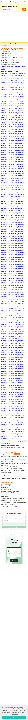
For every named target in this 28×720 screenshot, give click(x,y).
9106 (19, 417)
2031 (2, 78)
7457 (9, 303)
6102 (16, 266)
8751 (12, 383)
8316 (22, 364)
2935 (19, 145)
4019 (5, 194)
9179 (19, 422)
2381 (2, 122)
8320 (12, 366)
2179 (22, 103)
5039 (9, 224)
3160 (5, 159)
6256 (2, 287)
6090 (12, 264)
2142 (2, 96)
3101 (16, 152)
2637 (9, 129)
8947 (22, 401)
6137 (2, 273)
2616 (19, 124)
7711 (22, 313)
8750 (9, 383)
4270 (16, 213)
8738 (2, 383)
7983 (9, 350)
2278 (12, 113)
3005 (12, 148)
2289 (22, 115)
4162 (12, 208)
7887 (16, 338)
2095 (16, 89)
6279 (2, 292)
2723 (16, 138)
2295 (2, 117)
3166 (16, 159)
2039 (22, 78)
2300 (19, 117)
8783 (9, 387)
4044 (12, 199)
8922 (16, 394)
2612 (5, 124)
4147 (22, 206)
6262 (19, 287)
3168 (22, 159)
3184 (5, 164)
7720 (19, 315)
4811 (12, 220)
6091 (16, 264)
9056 (5, 413)
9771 (19, 436)
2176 (12, 103)
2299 (16, 117)
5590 (19, 243)
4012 (5, 192)
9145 (22, 420)
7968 (9, 348)
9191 (22, 422)
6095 (2, 266)
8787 (12, 387)
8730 (22, 378)
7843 (2, 331)
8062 (22, 355)
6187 (12, 278)
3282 (12, 173)
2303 (5, 120)
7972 (19, 348)
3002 (5, 148)
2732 (5, 141)
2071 (16, 82)
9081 (12, 415)
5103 (19, 224)
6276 (19, 290)
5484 (5, 234)
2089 (19, 87)
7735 (19, 320)
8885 (5, 392)
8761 (22, 383)
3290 (22, 173)
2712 (2, 136)
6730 (12, 296)
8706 (19, 376)
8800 (16, 387)
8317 (2, 366)
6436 (19, 294)
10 (17, 441)
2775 (2, 143)
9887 (12, 438)
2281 (19, 113)
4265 (9, 213)
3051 (12, 150)
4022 (16, 194)
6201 (19, 280)
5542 (2, 241)
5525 (16, 238)
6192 (2, 280)
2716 (16, 136)
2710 (19, 134)
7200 (19, 299)
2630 (9, 127)
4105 (9, 203)
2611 (2, 124)
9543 (16, 434)
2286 (12, 115)
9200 (5, 424)
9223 (2, 427)
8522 (16, 369)
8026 (2, 355)
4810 (9, 220)
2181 (5, 106)
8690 (9, 376)
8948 (2, 404)
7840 (16, 329)
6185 (5, 278)
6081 (2, 264)
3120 (9, 155)
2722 (12, 138)
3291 (2, 176)
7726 (16, 317)
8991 (2, 408)
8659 (12, 373)
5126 (19, 227)
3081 (19, 150)
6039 (19, 257)
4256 (9, 210)
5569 (16, 243)
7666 (12, 313)
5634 (2, 250)
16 (3, 443)
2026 (12, 75)
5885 (5, 255)
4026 (5, 196)
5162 (5, 229)
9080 (9, 415)
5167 (19, 229)
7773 (9, 322)
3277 (22, 171)
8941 (2, 401)
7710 (19, 313)
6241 (19, 283)
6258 (9, 287)
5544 (9, 241)
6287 (16, 292)
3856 (2, 189)
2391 (12, 122)
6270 (2, 290)
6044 (2, 259)
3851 (16, 187)
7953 (5, 343)
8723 (5, 378)
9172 (9, 422)
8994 (12, 408)
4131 (22, 203)
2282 (22, 113)
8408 (5, 369)
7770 (22, 320)
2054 (16, 80)
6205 (9, 283)
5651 (2, 252)
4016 (19, 192)
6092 (19, 264)
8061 (19, 355)
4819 (5, 222)
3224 (19, 166)
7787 (12, 324)
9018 (9, 410)
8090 (16, 359)
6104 (22, 266)
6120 (9, 269)
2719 (2, 138)
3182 (22, 162)
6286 (12, 292)
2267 (12, 110)
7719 (16, 315)
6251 (9, 285)
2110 (22, 92)
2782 (16, 143)
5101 (12, 224)
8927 (5, 397)
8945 (16, 401)
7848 (19, 331)
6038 (16, 257)
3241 (2, 169)
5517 (12, 236)
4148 (2, 208)
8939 (19, 399)
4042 (5, 199)
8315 (19, 364)
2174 (5, 103)
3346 (22, 178)
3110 (5, 155)
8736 (19, 380)
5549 (19, 241)
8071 (22, 357)
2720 (5, 138)
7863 (12, 334)
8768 (9, 385)
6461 (2, 296)
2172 (22, 101)
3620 (2, 187)
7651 (9, 310)
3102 (19, 152)
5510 (12, 234)
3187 (12, 164)
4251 (19, 208)
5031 (19, 222)
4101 (19, 201)
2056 (22, 80)
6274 (12, 290)
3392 (12, 185)
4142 (9, 206)
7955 (12, 343)
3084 (5, 152)
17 (5, 443)
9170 (2, 422)
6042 (22, 257)
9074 (22, 413)
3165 (12, 159)
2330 (9, 120)
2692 (16, 131)
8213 (19, 362)
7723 (5, 317)
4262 (2, 213)
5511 (16, 234)
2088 (16, 87)
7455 (2, 303)
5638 (16, 250)
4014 (12, 192)
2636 (5, 129)
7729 (2, 320)
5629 (9, 248)
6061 (2, 262)
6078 (22, 262)
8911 (5, 394)
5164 (12, 229)
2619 (5, 127)
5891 (12, 255)
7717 (9, 315)
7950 (19, 341)
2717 (19, 136)
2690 (9, 131)
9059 (16, 413)
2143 (5, 96)
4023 (19, 194)
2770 (12, 141)
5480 (16, 231)
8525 (22, 369)
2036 (16, 78)
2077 (12, 85)
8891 (2, 394)
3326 (2, 178)
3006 (16, 148)
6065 (12, 262)
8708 (2, 378)
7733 (12, 320)
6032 (2, 257)
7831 (9, 329)
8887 (12, 392)
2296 (5, 117)
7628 (22, 308)
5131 (22, 227)
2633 (19, 127)
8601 (12, 371)
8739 (5, 383)
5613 (9, 245)
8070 (19, 357)
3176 (9, 162)
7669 (16, 313)
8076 (9, 359)
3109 (2, 155)
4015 (16, 192)
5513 (22, 234)
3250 (12, 169)
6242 (22, 283)
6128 (9, 271)
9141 (19, 420)
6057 (22, 259)
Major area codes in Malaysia (9, 71)
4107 (16, 203)
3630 (5, 187)
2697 (9, 134)
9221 (19, 424)
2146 (16, 96)
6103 (19, 266)
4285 (5, 215)
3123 (16, 155)
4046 (19, 199)
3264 (5, 171)
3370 (19, 180)
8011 (5, 352)
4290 (12, 215)
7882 (22, 336)
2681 (19, 129)
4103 (2, 203)
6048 (12, 259)
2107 (12, 92)
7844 (5, 331)
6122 (12, 269)
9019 (12, 410)
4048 (2, 201)
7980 (22, 348)
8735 (16, 380)
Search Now (14, 527)
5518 (16, 236)
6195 (9, 280)
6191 (22, 278)
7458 (12, 303)
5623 (2, 248)
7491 (22, 303)
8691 (12, 376)
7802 (5, 327)
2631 (12, 127)
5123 (9, 227)
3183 (2, 164)
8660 (16, 373)
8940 (22, 399)
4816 (2, 222)
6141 (16, 273)
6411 (22, 292)
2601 (19, 122)
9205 (9, 424)
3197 (22, 164)
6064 (9, 262)
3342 (9, 178)
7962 (12, 345)
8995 (16, 408)
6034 (5, 257)
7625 (12, 308)
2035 (12, 78)
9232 (19, 427)
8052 (12, 355)
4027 (9, 196)
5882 (2, 255)
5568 (12, 243)
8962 (16, 406)
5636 (9, 250)
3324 (19, 176)
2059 (9, 82)
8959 (9, 406)
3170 (5, 162)
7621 (22, 306)
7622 (2, 308)
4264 (5, 213)
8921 (12, 394)
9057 (9, 413)
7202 (22, 299)
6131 (16, 271)
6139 (9, 273)
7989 (2, 352)
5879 (19, 252)
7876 (9, 336)
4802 (5, 220)
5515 (5, 236)
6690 (9, 296)
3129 (22, 155)
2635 (2, 129)
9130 (22, 417)
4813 (19, 220)
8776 (19, 385)
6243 (2, 285)
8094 (5, 362)
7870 (16, 334)
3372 (2, 183)
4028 (12, 196)
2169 (12, 101)
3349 (5, 180)
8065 (9, 357)
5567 (9, 243)
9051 (2, 413)
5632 (19, 248)
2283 (2, 115)
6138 (5, 273)
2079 (19, 85)
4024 (22, 194)
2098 (2, 92)
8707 (22, 376)
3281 (9, 173)
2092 (5, 89)
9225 (9, 427)
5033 (2, 224)
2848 (16, 145)
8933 (2, 399)
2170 (16, 101)
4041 (2, 199)
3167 (19, 159)
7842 (22, 329)
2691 (12, 131)
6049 (16, 259)
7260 (2, 301)
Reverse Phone (10, 44)
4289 (9, 215)
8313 (12, 364)
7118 (16, 299)
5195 (5, 231)
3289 (19, 173)
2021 (5, 75)
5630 (12, 248)
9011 (5, 410)
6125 (22, 269)
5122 (5, 227)
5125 (16, 227)
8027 (5, 355)
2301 (22, 117)
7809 (5, 329)
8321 (16, 366)
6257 (5, 287)
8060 (16, 355)
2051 (5, 80)
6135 (19, 271)
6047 (9, 259)
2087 (12, 87)
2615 (16, 124)
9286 (9, 431)
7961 (9, 345)
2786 (2, 145)
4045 (16, 199)
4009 (19, 189)
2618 (2, 127)
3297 (5, 176)
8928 (9, 397)
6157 (16, 276)
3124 (19, 155)
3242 (5, 169)
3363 (16, 180)
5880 (22, 252)
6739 (9, 299)
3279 (2, 173)
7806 (19, 327)
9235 (22, 427)
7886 (12, 338)
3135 (5, 157)
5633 (22, 248)
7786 (9, 324)
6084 (5, 264)
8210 (12, 362)
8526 (2, 371)
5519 (19, 236)
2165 (22, 99)
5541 (22, 238)
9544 (19, 434)
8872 (5, 390)
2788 (9, 145)
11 (19, 441)
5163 (9, 229)
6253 (16, 285)
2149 (2, 99)
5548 (16, 241)
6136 (22, 271)
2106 (9, 92)
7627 (19, 308)
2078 (16, 85)
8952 (16, 404)
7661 (19, 310)
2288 (19, 115)
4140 (2, 206)
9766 (5, 436)
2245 (9, 108)
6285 (9, 292)
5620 (16, 245)
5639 (19, 250)
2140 (19, 94)
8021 (9, 352)
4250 (16, 208)
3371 (22, 180)
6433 (16, 294)
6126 (2, 271)
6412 (2, 294)
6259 (12, 287)
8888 (16, 392)
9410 (5, 434)
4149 (5, 208)
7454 (22, 301)
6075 (19, 262)
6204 (5, 283)
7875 (5, 336)
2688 (5, 131)
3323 (16, 176)
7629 (2, 310)
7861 (5, 334)
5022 (12, 222)
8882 (19, 390)
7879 (16, 336)
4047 (22, 199)
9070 (19, 413)
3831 (9, 187)
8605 (19, 371)
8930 (16, 397)
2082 (5, 87)
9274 (9, 429)
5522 (5, 238)
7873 (22, 334)
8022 (12, 352)
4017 (22, 192)
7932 (2, 341)
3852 (19, 187)
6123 (16, 269)
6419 (5, 294)
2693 (19, 131)
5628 (5, 248)
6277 (22, 290)
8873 (9, 390)
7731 (5, 320)
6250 (5, 285)
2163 (16, 99)
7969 (12, 348)
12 (21, 441)
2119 (16, 94)
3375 (12, 183)
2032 (5, 78)
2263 (2, 110)
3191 (16, 164)
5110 (22, 224)
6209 (12, 283)
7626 (16, 308)
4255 (5, 210)
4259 (19, 210)
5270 (12, 231)
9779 (9, 438)
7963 (16, 345)
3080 (16, 150)
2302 (2, 120)
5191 (22, 229)
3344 (16, 178)
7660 (16, 310)
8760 (19, 383)
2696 (5, 134)
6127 (5, 271)
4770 (19, 217)
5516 (9, 236)
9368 (22, 431)
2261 (19, 108)
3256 (16, 169)
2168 (9, 101)
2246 (12, 108)
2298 (12, 117)
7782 (19, 322)
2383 (9, 122)
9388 (2, 434)
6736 (22, 296)
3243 (9, 169)
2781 (12, 143)
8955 (19, 404)
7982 (5, 350)
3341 (5, 178)
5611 (2, 245)
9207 (16, 424)
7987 (19, 350)
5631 (16, 248)
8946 (19, 401)
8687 (2, 376)
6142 (19, 273)
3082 (22, 150)
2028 (19, 75)
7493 (5, 306)
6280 (5, 292)
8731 (2, 380)
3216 (12, 166)
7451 (12, 301)
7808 (2, 329)
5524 (12, 238)
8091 (19, 359)
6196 (12, 280)
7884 (5, 338)
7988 (22, 350)
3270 (12, 171)
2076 (9, 85)
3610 (22, 185)
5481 (19, 231)
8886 (9, 392)
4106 (12, 203)
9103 (12, 417)
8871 (2, 390)
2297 (9, 117)
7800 (22, 324)
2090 (22, 87)
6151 (9, 276)
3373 (5, 183)
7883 (2, 338)
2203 (19, 106)
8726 (16, 378)
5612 (5, 245)
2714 (9, 136)
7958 (22, 343)
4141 (5, 206)
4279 (22, 213)
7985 (16, 350)
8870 (22, 387)
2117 (9, 94)
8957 (2, 406)
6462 (5, 296)
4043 (9, 199)
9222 (22, 424)
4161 (9, 208)
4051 (12, 201)
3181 (19, 162)
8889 (19, 392)
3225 (22, 166)
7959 (2, 345)
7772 (5, 322)
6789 (12, 299)
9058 (12, 413)
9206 (12, 424)
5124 (12, 227)
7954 (9, 343)
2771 (16, 141)
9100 (2, 417)
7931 (22, 338)
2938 (22, 145)
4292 (19, 215)
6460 (22, 294)
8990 (22, 406)
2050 (2, 80)
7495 (12, 306)
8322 (19, 366)
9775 (2, 438)
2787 (5, 145)
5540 (19, 238)
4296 (9, 217)
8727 (19, 378)
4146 (19, 206)
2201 (12, 106)
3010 (5, 150)
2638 (12, 129)
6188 (16, 278)
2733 (9, 141)
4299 (16, 217)
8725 (12, 378)
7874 (2, 336)
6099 (5, 266)
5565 (2, 243)
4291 (16, 215)
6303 (19, 292)
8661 (19, 373)
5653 (9, 252)
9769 (12, 436)
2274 (5, 113)
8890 (22, 392)
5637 (12, 250)
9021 (16, 410)
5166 (16, 229)
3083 (2, 152)
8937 (16, 399)
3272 (19, 171)
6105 (2, 269)
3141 (12, 157)
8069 (16, 357)
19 (10, 443)
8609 (22, 371)
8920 (9, 394)
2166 (2, 101)
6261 (16, 287)
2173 (2, 103)
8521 (12, 369)
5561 (22, 241)
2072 (19, 82)
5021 (9, 222)
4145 (16, 206)
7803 (9, 327)
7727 (19, 317)
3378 (22, 183)
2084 (9, 87)
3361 (9, 180)
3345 (19, 178)
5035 (5, 224)
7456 (5, 303)
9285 (5, 431)
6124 (19, 269)
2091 (2, 89)
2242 (5, 108)
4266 (12, 213)
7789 (19, 324)
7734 (16, 320)
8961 (12, 406)
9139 (16, 420)
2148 (22, 96)
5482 (22, 231)
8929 (12, 397)
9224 (5, 427)
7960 (5, 345)
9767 (9, 436)
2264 (5, 110)
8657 (9, 373)
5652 (5, 252)
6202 (22, 280)
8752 (16, 383)
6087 (9, 264)
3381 (5, 185)
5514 (2, 236)
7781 (16, 322)
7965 (22, 345)
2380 (22, 120)
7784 (2, 324)
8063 (2, 357)
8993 (9, 408)
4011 (2, 192)
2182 (9, 106)
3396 (19, 185)
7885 (9, 338)
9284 (2, 431)
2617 (22, 124)
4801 (2, 220)
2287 (16, 115)
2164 (19, 99)
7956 (16, 343)
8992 (5, 408)
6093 (22, 264)
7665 (9, 313)
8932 (22, 397)
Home (2, 44)
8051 (9, 355)
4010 (22, 189)
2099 (5, 92)
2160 (5, 99)
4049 (5, 201)
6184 (2, 278)
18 (7, 443)
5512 (19, 234)
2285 (9, 115)
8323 (22, 366)
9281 (16, 429)
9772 (22, 436)
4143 (12, 206)
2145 (12, 96)
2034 (9, 78)
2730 (22, 138)
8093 (2, 362)
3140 (9, 157)
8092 (22, 359)
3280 (5, 173)
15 (1, 443)
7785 (5, 324)
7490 (19, 303)
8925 (22, 394)
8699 (16, 376)
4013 (9, 192)
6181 (22, 276)
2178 (19, 103)
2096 (19, 89)
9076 (5, 415)
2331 (12, 120)
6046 (5, 259)
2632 (16, 127)
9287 (12, 431)
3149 (2, 159)
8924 (19, 394)
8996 (19, 408)
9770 (16, 436)
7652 (12, 310)
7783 (22, 322)
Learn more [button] (15, 714)
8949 (5, 404)
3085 (9, 152)
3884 (12, 189)
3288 (16, 173)
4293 (22, 215)
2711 (22, 134)
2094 (12, 89)
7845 (9, 331)
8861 (19, 387)
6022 (19, 255)
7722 (2, 317)
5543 (5, 241)
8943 (9, 401)
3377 (19, 183)
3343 (12, 178)
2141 (22, 94)
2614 (12, 124)
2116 (5, 94)
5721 (12, 252)
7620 (19, 306)
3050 (9, 150)
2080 (22, 85)
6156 (12, 276)
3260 (2, 171)
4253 (2, 210)
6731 (16, 296)
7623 (5, 308)
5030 (16, 222)
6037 (12, 257)
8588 (5, 371)
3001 (2, 148)
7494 (9, 306)
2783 (19, 143)
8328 (2, 369)
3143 (19, 157)
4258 (16, 210)
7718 (12, 315)
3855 (22, 187)
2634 (22, 127)
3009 (2, 150)
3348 (2, 180)
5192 (2, 231)
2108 (16, 92)
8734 (12, 380)
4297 (12, 217)
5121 (2, 227)
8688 (5, 376)
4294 (2, 217)
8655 (2, 373)
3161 (9, 159)
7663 (2, 313)
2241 (2, 108)
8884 (2, 392)
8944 (12, 401)
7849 (22, 331)
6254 (19, 285)
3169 (2, 162)
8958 (5, 406)
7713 (5, 315)
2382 (5, 122)
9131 (2, 420)
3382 (9, 185)
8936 (12, 399)
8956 (22, 404)
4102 (22, 201)
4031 (16, 196)
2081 (2, 87)
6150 (5, 276)
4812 (16, 220)
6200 (16, 280)
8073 (2, 359)
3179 (12, 162)
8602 (16, 371)
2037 (19, 78)
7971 (16, 348)
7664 (5, 313)
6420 (9, 294)
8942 (5, 401)
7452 (16, 301)
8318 (5, 366)
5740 (16, 252)
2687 (2, 131)
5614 (12, 245)
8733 (9, 380)
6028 (22, 255)
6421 (12, 294)
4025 (2, 196)
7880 (19, 336)
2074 (2, 85)
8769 (12, 385)
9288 (16, 431)
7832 (12, 329)
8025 (22, 352)
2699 (16, 134)
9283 (22, 429)
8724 (9, 378)
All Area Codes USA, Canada (9, 506)
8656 (5, 373)
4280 (2, 215)
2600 (16, 122)
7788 (16, 324)
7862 (9, 334)
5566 (5, 243)
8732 (5, 380)
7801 (2, 327)
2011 (25, 73)
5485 (9, 234)
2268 (16, 110)
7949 (16, 341)
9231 (16, 427)
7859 (2, 334)
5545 (12, 241)
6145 (22, 273)
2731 (2, 141)
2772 (19, 141)
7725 (12, 317)
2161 (9, 99)
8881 (16, 390)
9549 (22, 434)
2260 (16, 108)
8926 (2, 397)
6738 (5, 299)
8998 (22, 408)
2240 (22, 106)
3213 (5, 166)
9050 (22, 410)
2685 (22, 129)
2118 (12, 94)
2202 (16, 106)
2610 (22, 122)
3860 (5, 189)
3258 (19, 169)
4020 (9, 194)
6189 (19, 278)
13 (23, 441)
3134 (2, 157)
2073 (22, 82)
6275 (16, 290)
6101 (12, 266)
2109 (19, 92)
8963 (19, 406)
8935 (9, 399)
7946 (5, 341)
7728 (22, 317)
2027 (16, 75)
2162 (12, 99)
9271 (5, 429)
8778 (2, 387)
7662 (22, 310)
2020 (2, 75)
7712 (2, 315)
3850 (12, 187)
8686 (22, 373)
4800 (22, 217)
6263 (22, 287)
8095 (9, 362)
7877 (12, 336)
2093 (9, 89)
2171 (19, 101)
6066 (16, 262)
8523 (19, 369)
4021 (12, 194)
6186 (9, 278)
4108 (19, 203)
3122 (12, 155)
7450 (9, 301)
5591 (22, 243)
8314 (16, 364)
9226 (12, 427)
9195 (2, 424)
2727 (19, 138)
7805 (16, 327)
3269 (9, 171)
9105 (16, 417)
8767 (5, 385)
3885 (16, 189)
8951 (12, 404)
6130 (12, 271)
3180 (16, 162)
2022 (9, 75)
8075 (5, 359)
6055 (19, 259)
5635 (5, 250)
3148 (22, 157)
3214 (9, 166)
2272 (22, 110)
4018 (2, 194)
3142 (16, 157)
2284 (5, 115)
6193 (5, 280)
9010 (2, 410)
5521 (2, 238)
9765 (2, 436)
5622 (22, 245)
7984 (12, 350)
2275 (9, 113)
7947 (9, 341)
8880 (12, 390)
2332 (16, 120)
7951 (22, 341)
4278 (19, 213)
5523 (9, 238)
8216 (22, 362)
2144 (9, 96)
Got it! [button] (14, 717)
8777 (22, 385)
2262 (22, 108)
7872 (19, 334)
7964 (19, 345)
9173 (12, 422)
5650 (22, 250)
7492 (2, 306)
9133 (9, 420)
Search (17, 454)
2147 (19, 96)
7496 (16, 306)
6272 (5, 290)
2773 (22, 141)
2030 (22, 75)
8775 (16, 385)
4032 (19, 196)
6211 (16, 283)
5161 (2, 229)
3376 (16, 183)
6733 (19, 296)
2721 (9, 138)
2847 (12, 145)
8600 (9, 371)
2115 (2, 94)
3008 (22, 148)
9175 (16, 422)
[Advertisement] (14, 27)
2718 (22, 136)
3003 (9, 148)
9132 (5, 420)
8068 (12, 357)
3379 (2, 185)
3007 (19, 148)
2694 (22, 131)
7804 (12, 327)
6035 (9, 257)
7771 (2, 322)
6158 (19, 276)
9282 (19, 429)
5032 (22, 222)
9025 (19, 410)
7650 (5, 310)
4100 (16, 201)
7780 (12, 322)
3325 (22, 176)
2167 (5, 101)
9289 (19, 431)
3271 (16, 171)
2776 (5, 143)
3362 (12, 180)
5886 (9, 255)
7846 (12, 331)
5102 (16, 224)
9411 (9, 434)
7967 (5, 348)
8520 (9, 369)
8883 (22, 390)
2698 (12, 134)
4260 (22, 210)
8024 (19, 352)
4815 (22, 220)
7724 (9, 317)
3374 (9, 183)
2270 (19, 110)
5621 (19, 245)
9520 (12, 434)
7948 (12, 341)
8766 (2, 385)
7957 (19, 343)
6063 (5, 262)
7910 (19, 338)
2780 (9, 143)
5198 (9, 231)
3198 (2, 166)
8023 (16, 352)
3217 (16, 166)
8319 (9, 366)
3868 (9, 189)
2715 (12, 136)
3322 (12, 176)
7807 (22, 327)
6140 (12, 273)
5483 (2, 234)
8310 (2, 364)
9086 (22, 415)
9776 (5, 438)
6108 (5, 269)
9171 (5, 422)
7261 (5, 301)
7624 (9, 308)
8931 (19, 397)
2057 (2, 82)
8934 (5, 399)
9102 (9, 417)
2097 (22, 89)
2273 (2, 113)
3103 (22, 152)
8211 (16, 362)
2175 (9, 103)
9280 (12, 429)
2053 (12, 80)
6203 (2, 283)
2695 (2, 134)
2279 (16, 113)
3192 (19, 164)
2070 (12, 82)
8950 (9, 404)
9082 (16, 415)
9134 (12, 420)
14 (25, 441)
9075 (2, 415)
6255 (22, 285)
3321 (9, 176)
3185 (9, 164)
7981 (2, 350)
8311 (5, 364)
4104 (5, 203)
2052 (9, 80)
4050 (9, 201)
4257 (12, 210)
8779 (5, 387)
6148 (2, 276)
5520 (22, 236)
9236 (2, 429)
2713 (5, 136)
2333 (19, 120)
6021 (16, 255)
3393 (16, 185)
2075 (5, 85)
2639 (16, 129)
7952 (2, 343)
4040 (22, 196)
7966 (2, 348)
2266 (9, 110)
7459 (16, 303)
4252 (22, 208)
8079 (12, 359)
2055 (19, 80)
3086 (12, 152)
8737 (22, 380)
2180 (2, 106)
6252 (12, 285)
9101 (5, 417)
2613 (9, 124)
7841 (19, 329)
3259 (22, 169)
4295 (5, 217)
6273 (9, 290)
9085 (19, 415)
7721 (22, 315)
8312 (9, 364)
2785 (22, 143)
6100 (9, 266)
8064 (5, 357)
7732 (9, 320)
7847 (16, 331)
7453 (19, 301)
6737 (2, 299)
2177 (16, 103)
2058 (5, 82)
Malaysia (17, 44)
